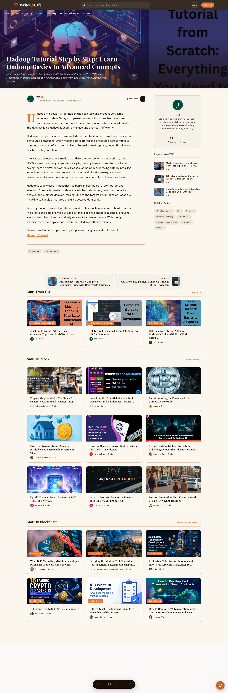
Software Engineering (166, 222)
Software (186, 222)
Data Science (51, 251)
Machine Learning (164, 216)
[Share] (130, 684)
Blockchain (17, 14)
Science (190, 211)
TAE (38, 97)
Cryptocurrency (164, 211)
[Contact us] (220, 685)
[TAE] (30, 99)
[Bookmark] (121, 684)
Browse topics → (193, 359)
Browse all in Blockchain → (189, 522)
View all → (196, 292)
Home (6, 14)
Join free (208, 5)
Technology (184, 216)
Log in (195, 5)
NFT (179, 211)
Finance (160, 228)
